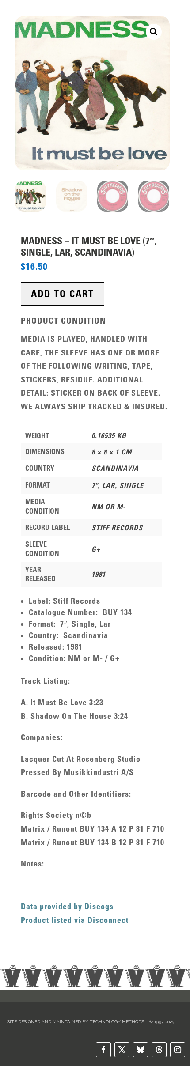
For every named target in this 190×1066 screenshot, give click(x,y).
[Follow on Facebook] (103, 1049)
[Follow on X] (121, 1049)
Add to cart (62, 294)
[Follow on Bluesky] (140, 1049)
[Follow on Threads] (159, 1049)
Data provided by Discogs (67, 906)
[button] (154, 32)
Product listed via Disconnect (75, 920)
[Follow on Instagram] (177, 1049)
